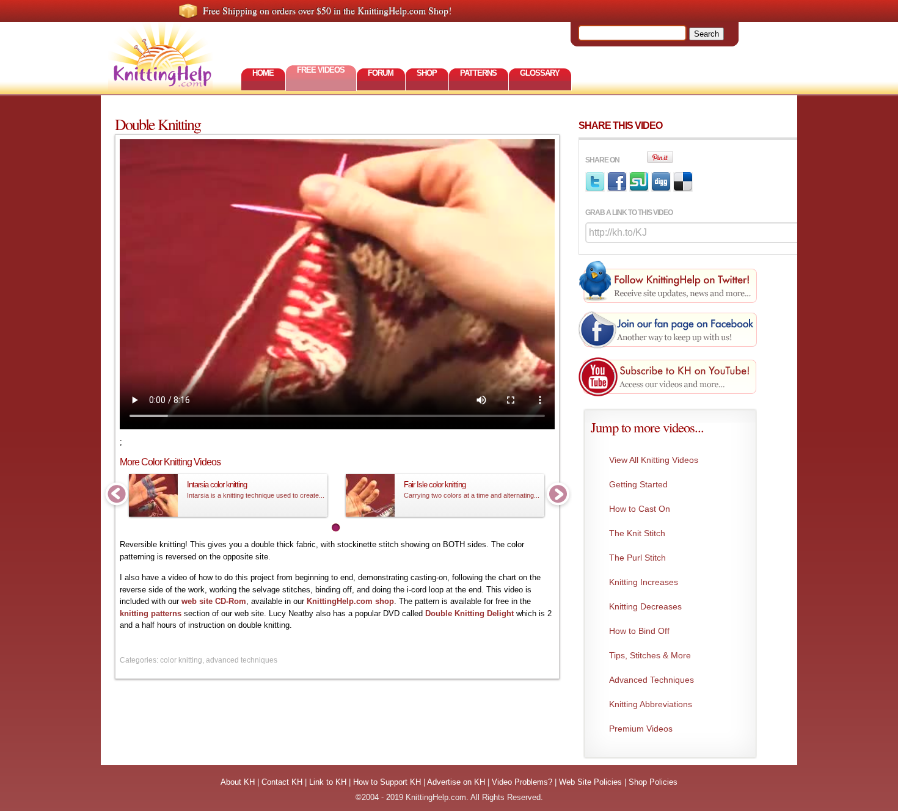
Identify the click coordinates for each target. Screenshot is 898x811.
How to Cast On (639, 509)
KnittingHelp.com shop (350, 601)
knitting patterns (150, 613)
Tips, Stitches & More (650, 655)
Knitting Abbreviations (650, 704)
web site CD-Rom (213, 601)
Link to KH (327, 782)
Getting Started (638, 484)
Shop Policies (653, 782)
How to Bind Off (639, 631)
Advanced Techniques (651, 680)
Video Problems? (522, 782)
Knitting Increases (643, 582)
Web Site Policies (590, 782)
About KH (238, 782)
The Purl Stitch (637, 557)
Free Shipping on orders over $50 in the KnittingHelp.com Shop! (327, 10)
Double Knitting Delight (469, 613)
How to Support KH (387, 782)
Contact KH (281, 782)
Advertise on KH (456, 782)
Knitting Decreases (645, 606)
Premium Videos (641, 728)
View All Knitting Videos (653, 460)
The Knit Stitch (637, 533)
